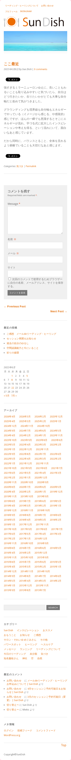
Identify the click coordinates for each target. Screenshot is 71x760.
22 (12, 387)
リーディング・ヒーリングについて (21, 6)
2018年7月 (40, 515)
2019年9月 (43, 496)
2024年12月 (10, 426)
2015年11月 (10, 557)
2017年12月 (25, 524)
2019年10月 (26, 496)
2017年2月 (9, 538)
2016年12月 (40, 538)
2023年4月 (25, 444)
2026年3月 (25, 416)
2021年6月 (9, 472)
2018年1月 (9, 524)
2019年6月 (40, 501)
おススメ (48, 630)
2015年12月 (40, 552)
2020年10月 (26, 482)
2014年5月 (9, 580)
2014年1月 (9, 585)
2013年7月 (40, 590)
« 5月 (6, 395)
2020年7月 (25, 487)
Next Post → (58, 311)
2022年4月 (25, 458)
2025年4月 (9, 421)
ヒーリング (31, 644)
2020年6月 (40, 487)
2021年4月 (40, 472)
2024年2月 (25, 435)
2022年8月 (25, 454)
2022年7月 (40, 454)
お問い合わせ (48, 6)
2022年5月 (9, 458)
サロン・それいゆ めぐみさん (20, 639)
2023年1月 (9, 449)
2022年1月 (9, 463)
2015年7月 (25, 562)
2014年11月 (26, 571)
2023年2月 (55, 444)
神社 (24, 658)
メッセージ (10, 649)
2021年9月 (26, 468)
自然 (39, 658)
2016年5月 (55, 548)
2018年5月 (9, 519)
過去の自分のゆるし (18, 343)
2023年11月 (56, 435)
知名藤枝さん (11, 658)
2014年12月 (10, 571)
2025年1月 (55, 421)
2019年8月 (9, 501)
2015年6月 (40, 562)
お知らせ (25, 635)
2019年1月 (55, 505)
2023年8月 (41, 440)
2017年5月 (25, 533)
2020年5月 (55, 487)
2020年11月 (10, 482)
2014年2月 (55, 580)
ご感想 (37, 635)
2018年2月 (55, 519)
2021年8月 (41, 468)
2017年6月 (9, 533)
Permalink (31, 166)
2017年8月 (41, 529)
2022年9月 (9, 454)
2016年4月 (9, 552)
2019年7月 (25, 501)
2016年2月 (25, 552)
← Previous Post (15, 306)
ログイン (9, 730)
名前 (12, 239)
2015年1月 (55, 566)
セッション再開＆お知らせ (21, 338)
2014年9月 (9, 576)
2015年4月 (9, 566)
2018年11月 (26, 510)
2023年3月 (40, 444)
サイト (12, 267)
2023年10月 (10, 440)
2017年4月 (40, 533)
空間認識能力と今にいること (23, 348)
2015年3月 (25, 566)
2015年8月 (9, 562)
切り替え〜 (13, 704)
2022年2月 (55, 458)
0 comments (40, 69)
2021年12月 (25, 463)
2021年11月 (42, 463)
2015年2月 (40, 566)
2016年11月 (10, 543)
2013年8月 (25, 590)
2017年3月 (55, 533)
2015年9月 (43, 557)
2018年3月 (40, 519)
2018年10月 (43, 510)
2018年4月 (25, 519)
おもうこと (10, 635)
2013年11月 (42, 585)
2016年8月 (9, 548)
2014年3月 (40, 580)
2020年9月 (43, 482)
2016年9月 (43, 543)
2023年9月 (26, 440)
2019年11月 (10, 496)
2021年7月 (57, 468)
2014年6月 (55, 576)
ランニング (26, 649)
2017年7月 (57, 529)
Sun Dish (8, 630)
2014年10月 (43, 571)
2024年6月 (40, 430)
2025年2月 (40, 421)
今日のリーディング (15, 653)
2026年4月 (9, 416)
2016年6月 (40, 548)
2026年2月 (40, 416)
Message (14, 203)
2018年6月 (55, 515)
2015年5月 (55, 562)
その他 (44, 639)
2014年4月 (25, 580)
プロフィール (11, 11)
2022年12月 (25, 449)
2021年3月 (55, 472)
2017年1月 (25, 538)
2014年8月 (25, 576)
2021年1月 (25, 477)
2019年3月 (25, 505)
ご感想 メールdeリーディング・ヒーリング (31, 333)
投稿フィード (24, 730)
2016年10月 (26, 543)
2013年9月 (9, 590)
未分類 (33, 653)
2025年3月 (25, 421)
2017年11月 (42, 524)
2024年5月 (55, 430)
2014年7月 (40, 576)
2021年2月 (9, 477)
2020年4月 (9, 491)
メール (13, 253)
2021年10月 (10, 468)
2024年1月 (40, 435)
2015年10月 (26, 557)
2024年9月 (9, 430)
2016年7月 (25, 548)
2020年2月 (25, 491)
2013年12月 (25, 585)
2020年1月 (40, 491)
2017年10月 (10, 529)
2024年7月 (25, 430)
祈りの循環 (13, 352)
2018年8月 (25, 515)
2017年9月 (26, 529)
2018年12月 (10, 510)
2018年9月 (9, 515)
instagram (26, 11)
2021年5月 (25, 472)
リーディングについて (48, 649)
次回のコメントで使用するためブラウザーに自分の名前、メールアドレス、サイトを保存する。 (35, 283)
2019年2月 (40, 505)
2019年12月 (56, 491)
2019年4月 (9, 505)
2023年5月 (9, 444)
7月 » (14, 395)
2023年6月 (57, 440)
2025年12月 (56, 416)
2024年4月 (9, 435)
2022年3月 (40, 458)
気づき (19, 166)
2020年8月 (9, 487)
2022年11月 (42, 449)
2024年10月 (43, 426)
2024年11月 (26, 426)
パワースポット (12, 644)
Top (63, 745)
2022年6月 (55, 454)
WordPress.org (12, 735)
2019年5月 (55, 501)
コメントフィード (46, 730)
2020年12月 (40, 477)
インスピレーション (28, 630)
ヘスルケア (47, 644)
